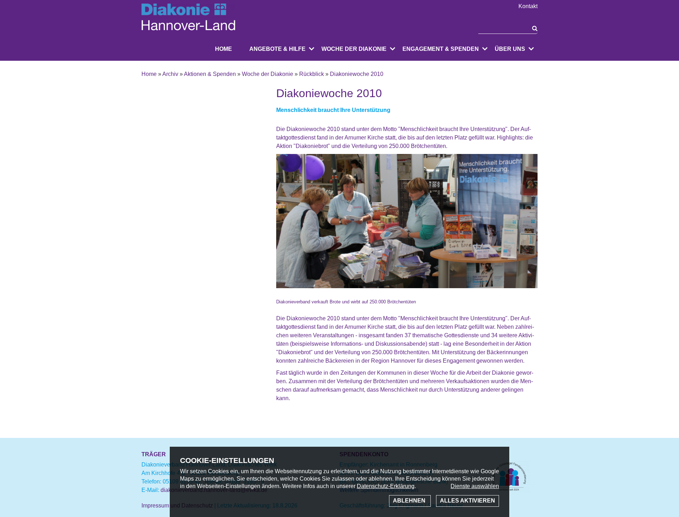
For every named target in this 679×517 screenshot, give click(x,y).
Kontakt (528, 6)
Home (223, 49)
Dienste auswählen (475, 486)
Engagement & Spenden (440, 49)
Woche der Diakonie (354, 49)
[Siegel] (509, 490)
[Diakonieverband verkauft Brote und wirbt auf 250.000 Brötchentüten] (407, 293)
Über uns (510, 49)
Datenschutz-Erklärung (385, 486)
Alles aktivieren (467, 501)
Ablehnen (410, 501)
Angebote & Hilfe (277, 49)
